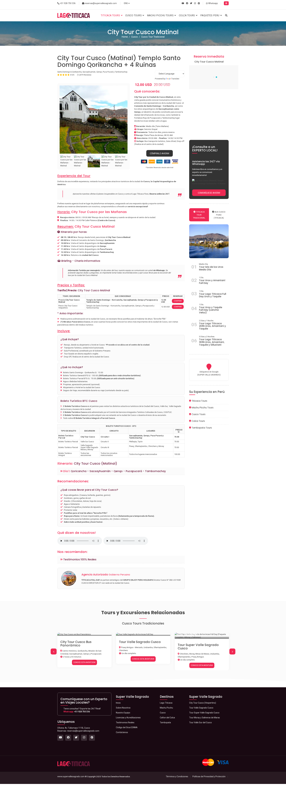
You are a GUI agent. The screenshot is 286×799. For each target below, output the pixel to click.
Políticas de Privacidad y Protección (209, 776)
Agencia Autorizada (105, 574)
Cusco (134, 36)
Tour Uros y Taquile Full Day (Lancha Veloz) (210, 310)
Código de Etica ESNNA (126, 727)
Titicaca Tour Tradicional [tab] (199, 215)
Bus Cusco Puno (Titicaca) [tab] (220, 215)
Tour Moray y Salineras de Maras (204, 717)
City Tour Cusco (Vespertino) (201, 645)
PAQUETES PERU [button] (210, 15)
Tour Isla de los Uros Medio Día (211, 268)
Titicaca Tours (199, 400)
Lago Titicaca (166, 703)
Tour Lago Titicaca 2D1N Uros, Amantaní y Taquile (212, 326)
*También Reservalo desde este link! (159, 167)
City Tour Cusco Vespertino (67, 307)
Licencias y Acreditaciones (128, 717)
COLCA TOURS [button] (187, 15)
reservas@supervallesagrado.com (100, 3)
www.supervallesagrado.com (71, 776)
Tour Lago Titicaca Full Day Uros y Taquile (212, 295)
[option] (94, 119)
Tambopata (165, 722)
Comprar (178, 301)
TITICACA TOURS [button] (111, 15)
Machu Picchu (166, 708)
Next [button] (232, 651)
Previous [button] (54, 651)
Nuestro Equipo (123, 712)
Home (125, 36)
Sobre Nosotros (123, 708)
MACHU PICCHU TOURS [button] (160, 15)
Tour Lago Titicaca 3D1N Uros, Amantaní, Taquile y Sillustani (211, 342)
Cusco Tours (198, 414)
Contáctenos (122, 732)
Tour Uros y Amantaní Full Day (212, 282)
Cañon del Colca (167, 717)
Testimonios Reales (125, 722)
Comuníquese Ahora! (209, 193)
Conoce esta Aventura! (84, 659)
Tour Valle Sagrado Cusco (81, 642)
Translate (175, 79)
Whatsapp (213, 3)
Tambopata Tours (201, 427)
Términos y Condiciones (177, 776)
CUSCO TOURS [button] (133, 15)
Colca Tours (198, 421)
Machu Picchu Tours (202, 407)
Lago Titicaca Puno (140, 194)
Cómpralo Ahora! (159, 153)
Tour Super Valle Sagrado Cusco (139, 646)
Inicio (118, 703)
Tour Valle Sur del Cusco (200, 722)
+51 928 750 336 (67, 3)
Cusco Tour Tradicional (153, 36)
